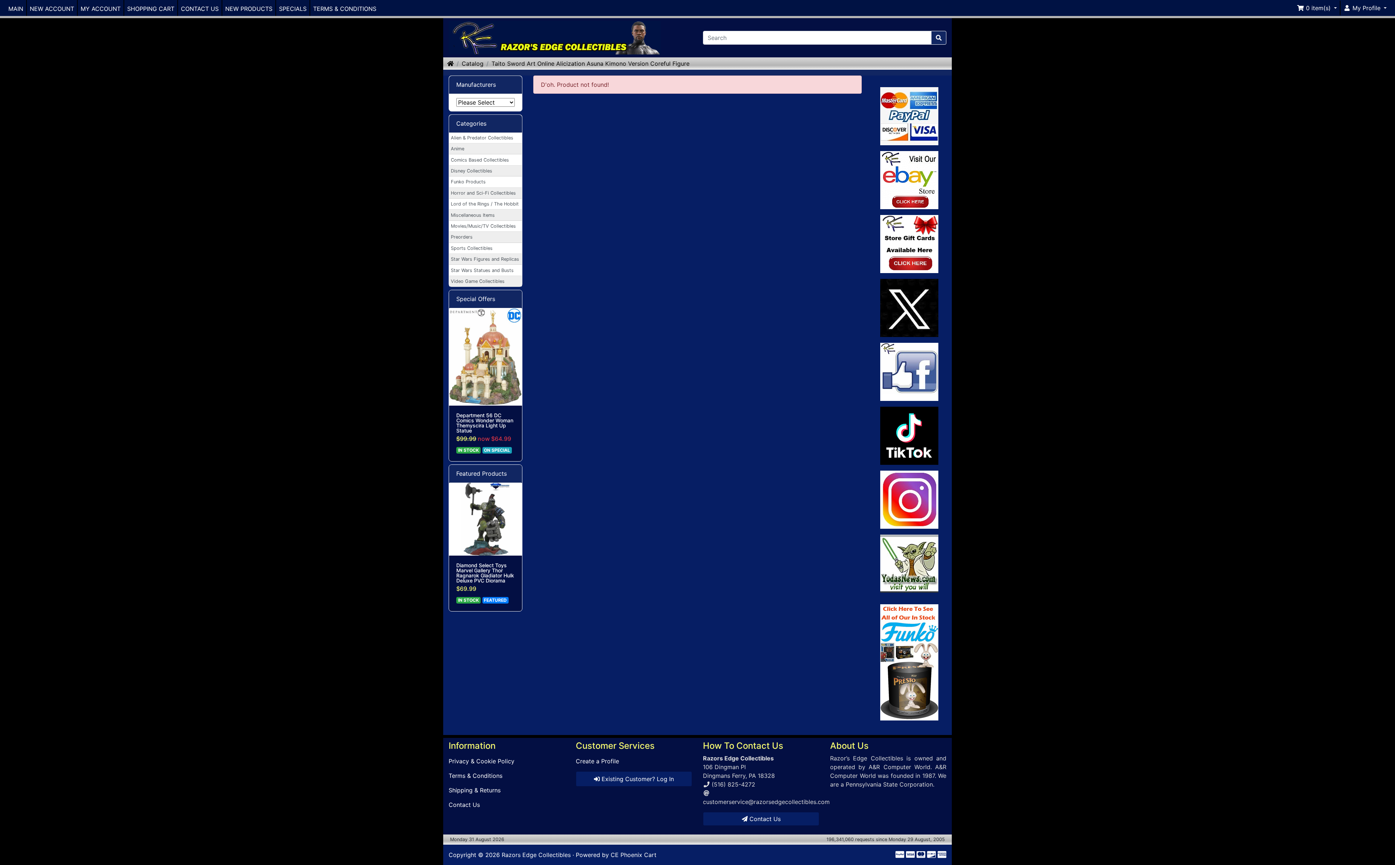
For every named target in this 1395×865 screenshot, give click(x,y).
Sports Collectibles (472, 248)
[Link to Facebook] (909, 372)
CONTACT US (200, 8)
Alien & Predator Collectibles (482, 138)
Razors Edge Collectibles (536, 854)
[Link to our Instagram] (909, 500)
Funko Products (468, 181)
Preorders (462, 237)
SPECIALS (293, 8)
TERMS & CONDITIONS (344, 8)
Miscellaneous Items (473, 215)
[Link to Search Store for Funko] (909, 662)
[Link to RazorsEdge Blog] (909, 436)
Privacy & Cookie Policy (481, 761)
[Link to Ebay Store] (909, 180)
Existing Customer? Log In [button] (637, 779)
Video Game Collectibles (478, 281)
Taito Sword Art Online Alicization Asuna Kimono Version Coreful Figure (591, 63)
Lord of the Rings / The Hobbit (485, 204)
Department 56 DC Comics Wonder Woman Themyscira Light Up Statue (484, 423)
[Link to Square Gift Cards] (909, 244)
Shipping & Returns (475, 790)
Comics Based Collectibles (480, 160)
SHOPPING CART (150, 8)
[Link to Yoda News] (909, 564)
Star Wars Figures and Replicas (485, 259)
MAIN (15, 8)
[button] (1317, 8)
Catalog (473, 63)
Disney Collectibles (471, 171)
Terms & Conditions (475, 775)
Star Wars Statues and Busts (482, 270)
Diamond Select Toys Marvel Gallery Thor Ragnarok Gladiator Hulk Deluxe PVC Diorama (485, 573)
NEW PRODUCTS (248, 8)
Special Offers (475, 298)
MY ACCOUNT (101, 8)
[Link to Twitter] (909, 308)
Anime (457, 148)
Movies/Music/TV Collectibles (483, 226)
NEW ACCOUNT (52, 8)
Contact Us (464, 804)
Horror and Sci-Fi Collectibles (483, 193)
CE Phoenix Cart (633, 854)
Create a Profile (597, 761)
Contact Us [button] (764, 819)
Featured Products (481, 473)
